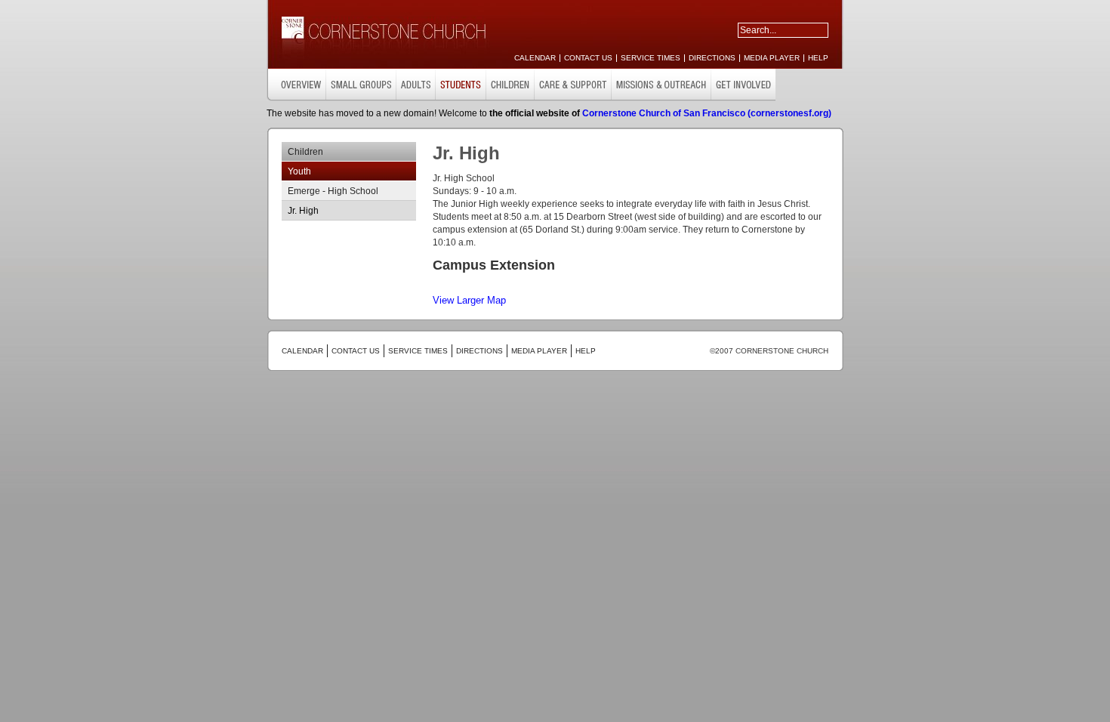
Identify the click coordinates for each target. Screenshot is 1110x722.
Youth (299, 171)
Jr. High (303, 210)
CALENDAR (535, 58)
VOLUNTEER (661, 85)
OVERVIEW (296, 85)
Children (305, 152)
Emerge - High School (333, 191)
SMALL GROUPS (360, 85)
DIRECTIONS (712, 58)
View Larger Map (469, 300)
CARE (510, 85)
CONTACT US (588, 58)
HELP (818, 58)
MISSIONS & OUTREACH (572, 85)
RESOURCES (743, 85)
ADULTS (415, 85)
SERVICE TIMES (650, 58)
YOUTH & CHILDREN (460, 85)
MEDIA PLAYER (772, 58)
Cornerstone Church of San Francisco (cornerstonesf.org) (706, 113)
